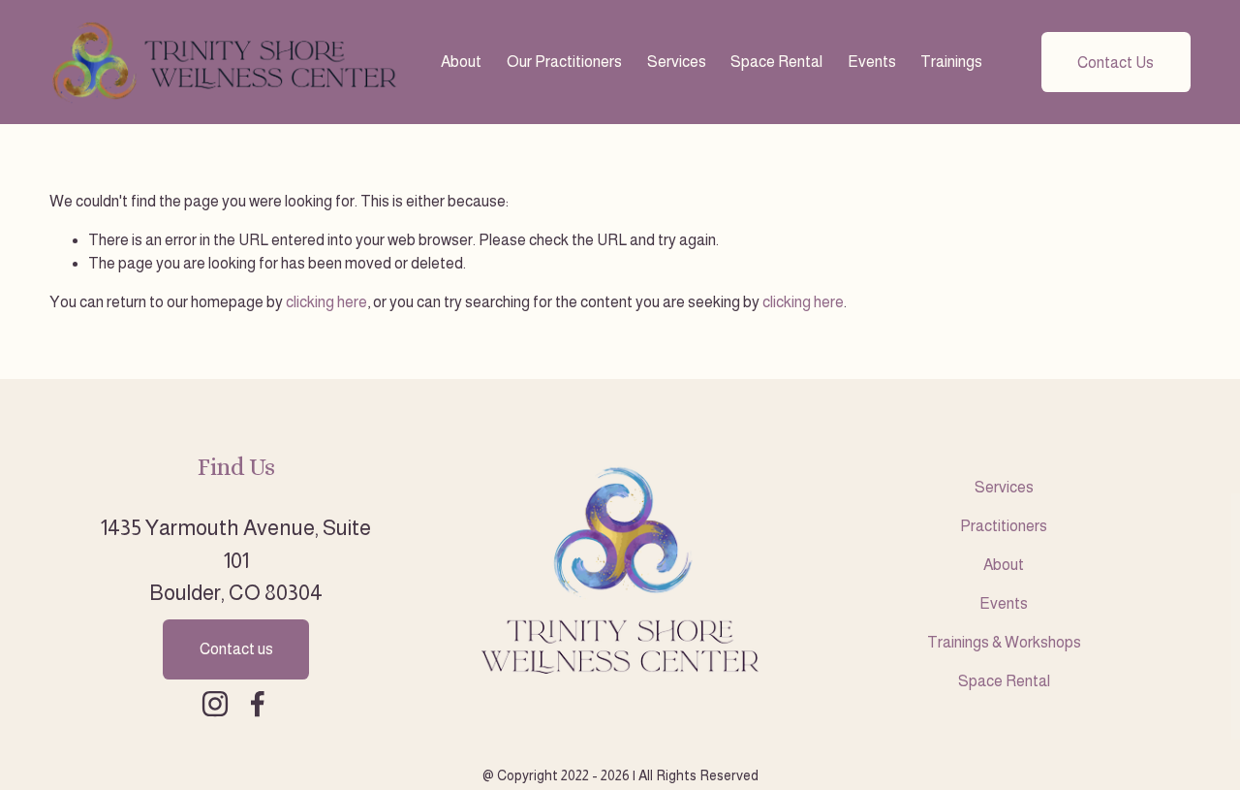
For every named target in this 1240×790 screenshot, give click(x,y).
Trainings (951, 61)
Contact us (236, 649)
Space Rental (776, 61)
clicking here (326, 302)
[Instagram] (215, 703)
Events (872, 61)
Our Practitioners (564, 61)
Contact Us (1115, 62)
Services (676, 61)
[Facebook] (257, 703)
